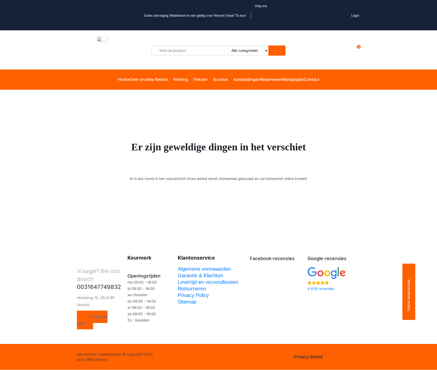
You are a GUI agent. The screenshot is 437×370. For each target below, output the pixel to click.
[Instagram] (178, 357)
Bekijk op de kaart (92, 320)
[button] (334, 279)
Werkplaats (293, 79)
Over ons (138, 79)
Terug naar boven (409, 295)
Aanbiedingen (246, 79)
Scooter (220, 79)
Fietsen (200, 79)
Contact (311, 79)
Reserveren (271, 79)
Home (123, 79)
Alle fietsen (157, 79)
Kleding (180, 79)
